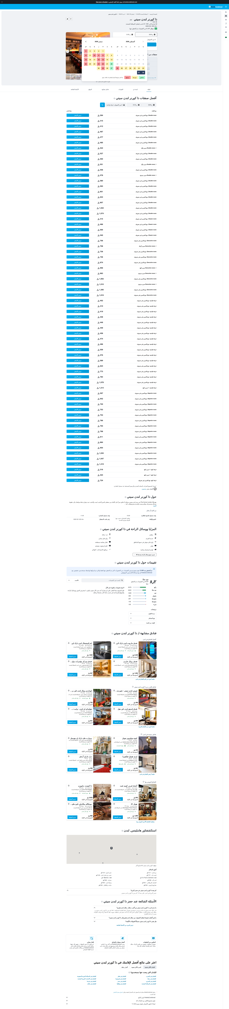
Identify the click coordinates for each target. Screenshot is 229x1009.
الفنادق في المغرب (151, 976)
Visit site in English (102, 2)
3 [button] (94, 51)
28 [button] (122, 68)
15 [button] (117, 60)
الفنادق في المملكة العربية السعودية (86, 976)
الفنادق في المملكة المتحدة (149, 984)
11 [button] (134, 60)
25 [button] (134, 68)
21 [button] (122, 64)
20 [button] (126, 64)
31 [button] (139, 72)
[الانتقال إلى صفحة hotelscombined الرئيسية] (216, 7)
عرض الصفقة (117, 656)
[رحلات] (226, 32)
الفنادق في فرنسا (91, 981)
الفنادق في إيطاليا (121, 984)
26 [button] (130, 68)
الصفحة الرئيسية (153, 14)
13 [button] (126, 60)
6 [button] (111, 55)
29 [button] (117, 68)
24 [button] (139, 68)
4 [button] (134, 55)
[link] (145, 679)
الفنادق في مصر (122, 981)
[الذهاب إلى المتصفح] (226, 27)
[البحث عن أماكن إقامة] (226, 16)
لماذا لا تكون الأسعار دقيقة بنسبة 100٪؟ (143, 1004)
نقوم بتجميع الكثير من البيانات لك (145, 1001)
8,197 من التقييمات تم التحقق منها (140, 29)
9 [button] (143, 60)
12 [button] (130, 60)
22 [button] (117, 64)
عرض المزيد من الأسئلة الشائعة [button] (125, 925)
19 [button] (130, 64)
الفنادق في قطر (122, 976)
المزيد (154, 506)
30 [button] (143, 72)
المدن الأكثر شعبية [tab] (136, 967)
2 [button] (143, 55)
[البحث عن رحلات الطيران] (226, 12)
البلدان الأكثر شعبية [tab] (150, 967)
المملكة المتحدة (144, 14)
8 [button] (117, 55)
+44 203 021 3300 (151, 26)
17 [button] (139, 64)
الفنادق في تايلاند (91, 984)
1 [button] (117, 51)
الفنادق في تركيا (152, 979)
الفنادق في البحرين (151, 981)
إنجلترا (132, 14)
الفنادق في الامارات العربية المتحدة (87, 979)
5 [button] (130, 55)
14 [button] (122, 60)
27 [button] (126, 68)
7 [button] (121, 55)
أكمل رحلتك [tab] (124, 967)
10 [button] (139, 60)
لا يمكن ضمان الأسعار (118, 992)
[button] (2, 2)
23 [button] (143, 68)
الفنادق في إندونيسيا (121, 979)
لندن (124, 14)
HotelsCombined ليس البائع (146, 997)
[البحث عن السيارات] (226, 19)
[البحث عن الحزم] (226, 23)
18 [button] (134, 64)
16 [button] (143, 64)
